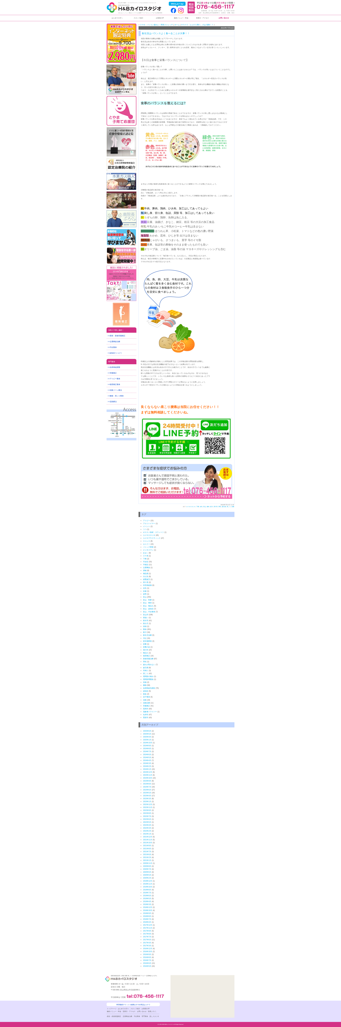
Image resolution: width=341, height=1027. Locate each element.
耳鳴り (145, 671)
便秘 (145, 570)
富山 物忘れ (148, 606)
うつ (145, 529)
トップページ (111, 1009)
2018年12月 (147, 907)
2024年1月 (147, 769)
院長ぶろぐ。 (153, 1011)
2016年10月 (147, 951)
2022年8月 (147, 813)
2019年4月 (147, 901)
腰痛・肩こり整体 (117, 396)
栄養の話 (146, 647)
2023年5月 (147, 793)
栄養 (145, 644)
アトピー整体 (115, 379)
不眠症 (145, 565)
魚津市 (145, 715)
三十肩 (145, 556)
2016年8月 (147, 957)
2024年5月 (147, 757)
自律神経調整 (115, 367)
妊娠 (145, 591)
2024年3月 (147, 763)
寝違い (145, 618)
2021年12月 (147, 837)
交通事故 (146, 568)
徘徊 (145, 626)
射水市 (145, 620)
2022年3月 (147, 828)
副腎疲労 (146, 579)
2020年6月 (147, 872)
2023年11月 (147, 775)
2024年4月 (147, 760)
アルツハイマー (149, 523)
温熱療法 (113, 402)
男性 (219, 506)
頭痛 (233, 506)
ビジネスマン (148, 550)
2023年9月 (147, 781)
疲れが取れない (149, 665)
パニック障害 (148, 547)
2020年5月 (147, 875)
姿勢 (145, 594)
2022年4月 (147, 825)
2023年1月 (147, 801)
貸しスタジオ (154, 1016)
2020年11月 (147, 863)
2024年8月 (147, 749)
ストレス (146, 541)
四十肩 (145, 582)
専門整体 (111, 362)
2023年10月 (147, 778)
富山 (204, 506)
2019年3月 (147, 904)
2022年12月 (147, 804)
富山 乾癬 (147, 600)
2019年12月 (147, 881)
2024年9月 (147, 746)
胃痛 (145, 682)
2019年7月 (147, 893)
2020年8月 (147, 866)
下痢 (197, 506)
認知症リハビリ (116, 353)
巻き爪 (145, 623)
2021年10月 (147, 843)
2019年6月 (147, 896)
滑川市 (216, 506)
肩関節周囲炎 (148, 679)
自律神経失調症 (149, 688)
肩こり (229, 506)
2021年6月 (147, 854)
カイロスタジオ (191, 506)
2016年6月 (147, 963)
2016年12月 (147, 949)
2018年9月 (147, 913)
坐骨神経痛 (147, 585)
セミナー (146, 544)
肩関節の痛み (148, 676)
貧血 (145, 694)
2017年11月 (147, 928)
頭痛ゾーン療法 (116, 390)
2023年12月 (147, 772)
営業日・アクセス (202, 18)
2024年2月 (147, 766)
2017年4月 (147, 943)
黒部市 (145, 718)
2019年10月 (147, 887)
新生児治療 (147, 635)
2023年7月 (147, 787)
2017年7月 (147, 937)
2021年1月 (147, 860)
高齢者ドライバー (150, 712)
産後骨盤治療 (148, 659)
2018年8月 (147, 916)
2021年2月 (147, 857)
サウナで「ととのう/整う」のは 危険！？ (197, 25)
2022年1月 (147, 834)
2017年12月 (147, 925)
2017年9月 (147, 931)
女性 (201, 506)
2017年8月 (147, 934)
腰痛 (145, 685)
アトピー (146, 521)
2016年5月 (147, 966)
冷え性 (145, 576)
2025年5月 (147, 734)
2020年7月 (147, 869)
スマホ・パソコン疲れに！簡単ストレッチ (156, 25)
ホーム (177, 25)
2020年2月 (147, 878)
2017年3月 (147, 946)
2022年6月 (147, 819)
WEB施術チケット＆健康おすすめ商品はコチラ (133, 1005)
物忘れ (145, 653)
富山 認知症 (148, 609)
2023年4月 (147, 796)
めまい (145, 553)
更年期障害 (147, 641)
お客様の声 (160, 18)
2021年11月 (147, 840)
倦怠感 (145, 574)
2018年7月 (147, 919)
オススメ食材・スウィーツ (153, 532)
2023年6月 (147, 790)
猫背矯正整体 (115, 384)
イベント (146, 526)
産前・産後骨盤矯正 (117, 336)
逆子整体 (146, 697)
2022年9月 (147, 810)
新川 (211, 506)
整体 (208, 506)
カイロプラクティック (151, 538)
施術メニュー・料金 (181, 18)
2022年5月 (147, 822)
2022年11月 (147, 807)
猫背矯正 (146, 656)
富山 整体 (147, 603)
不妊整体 (113, 347)
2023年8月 (147, 784)
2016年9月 (147, 954)
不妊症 (145, 562)
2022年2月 (147, 831)
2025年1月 (147, 740)
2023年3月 (147, 799)
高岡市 (145, 709)
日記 (145, 638)
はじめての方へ (117, 18)
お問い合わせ (224, 18)
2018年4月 (147, 922)
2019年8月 (147, 890)
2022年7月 (147, 816)
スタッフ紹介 (138, 18)
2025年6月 (147, 731)
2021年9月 (147, 846)
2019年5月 (147, 899)
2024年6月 (147, 755)
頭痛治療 (146, 703)
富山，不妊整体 (149, 612)
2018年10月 (147, 910)
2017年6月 (147, 940)
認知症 (145, 691)
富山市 (145, 615)
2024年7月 (147, 751)
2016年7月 (147, 960)
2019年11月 (147, 884)
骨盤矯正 (146, 706)
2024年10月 (147, 743)
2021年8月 (147, 849)
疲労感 (224, 506)
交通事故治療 (115, 342)
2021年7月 (147, 852)
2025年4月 (147, 737)
